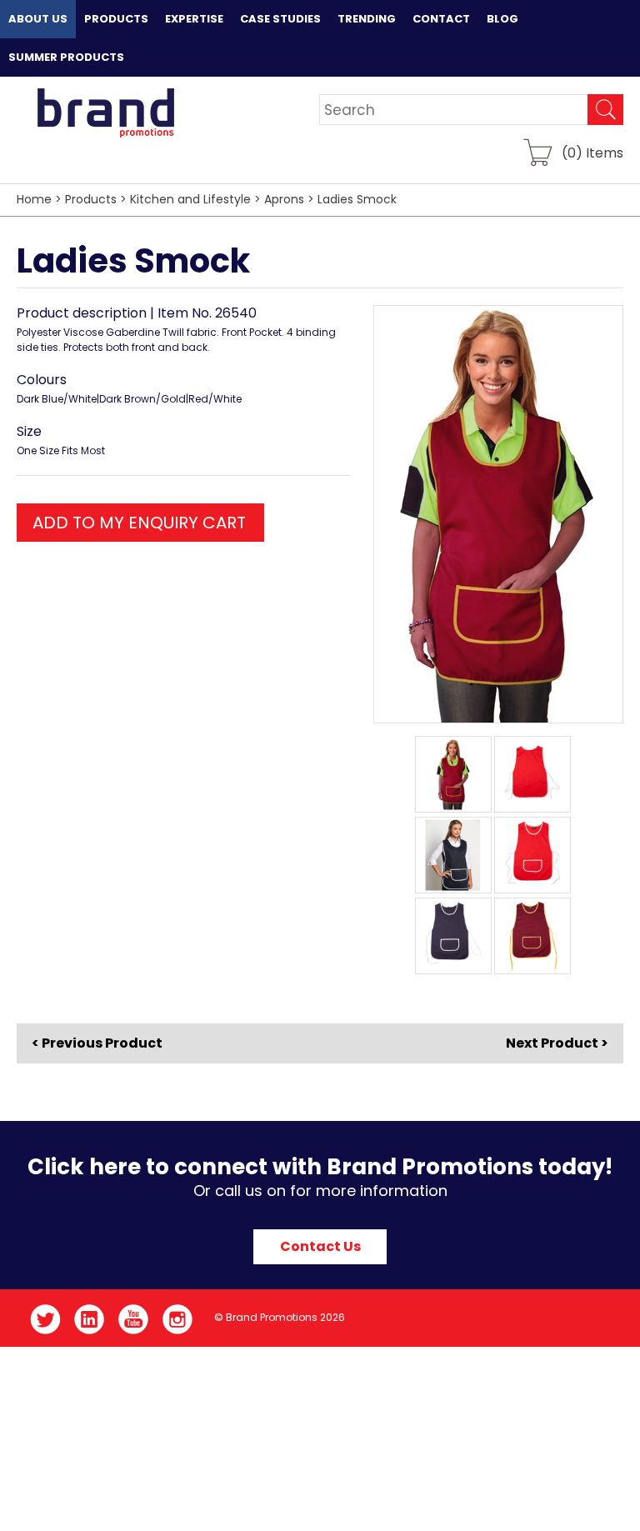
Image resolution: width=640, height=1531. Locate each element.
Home (34, 199)
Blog (502, 19)
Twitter (45, 1319)
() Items (592, 152)
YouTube (133, 1319)
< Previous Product (97, 1043)
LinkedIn (89, 1319)
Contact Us (320, 1246)
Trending (367, 19)
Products (116, 19)
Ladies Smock (357, 199)
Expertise (194, 19)
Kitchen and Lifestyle (190, 199)
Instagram (177, 1319)
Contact (441, 19)
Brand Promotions (105, 112)
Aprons (284, 199)
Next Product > (557, 1043)
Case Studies (280, 19)
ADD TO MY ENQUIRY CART (139, 522)
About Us (38, 19)
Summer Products (66, 57)
